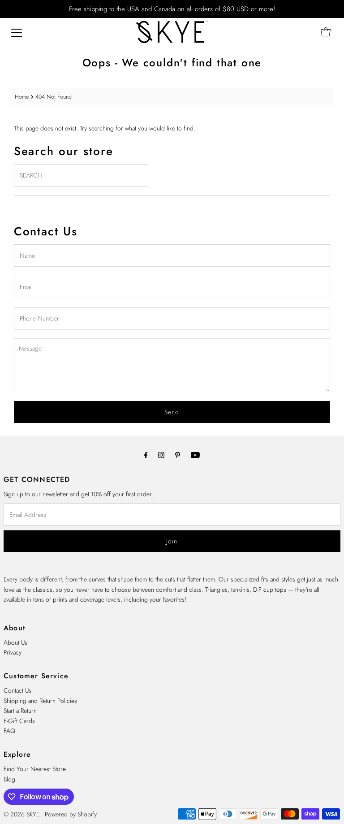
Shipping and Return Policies (40, 700)
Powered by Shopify (71, 814)
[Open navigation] (16, 32)
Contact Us (17, 690)
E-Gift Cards (19, 720)
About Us (15, 642)
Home (22, 97)
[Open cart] (325, 32)
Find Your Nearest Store (35, 768)
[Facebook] (146, 455)
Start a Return (20, 710)
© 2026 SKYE (21, 814)
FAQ (9, 730)
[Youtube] (195, 455)
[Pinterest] (177, 455)
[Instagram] (161, 455)
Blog (9, 779)
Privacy (13, 652)
